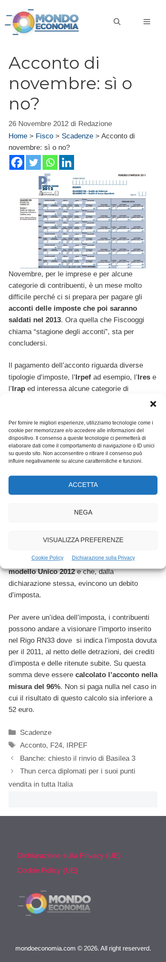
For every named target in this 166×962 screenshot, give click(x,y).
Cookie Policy (47, 558)
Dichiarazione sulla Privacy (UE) (69, 856)
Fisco (44, 136)
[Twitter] (33, 162)
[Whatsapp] (50, 162)
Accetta (83, 485)
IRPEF (76, 745)
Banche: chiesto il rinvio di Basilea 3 (77, 758)
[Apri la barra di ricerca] (117, 22)
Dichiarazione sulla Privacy (103, 558)
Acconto (33, 745)
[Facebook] (16, 162)
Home (18, 136)
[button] (153, 405)
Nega (83, 512)
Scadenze (77, 136)
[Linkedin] (66, 162)
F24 (56, 745)
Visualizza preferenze (83, 540)
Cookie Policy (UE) (47, 870)
